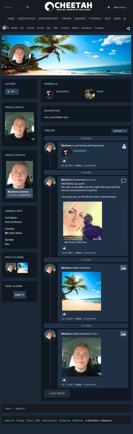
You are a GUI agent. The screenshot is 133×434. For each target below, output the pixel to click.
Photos (40, 27)
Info (22, 27)
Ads (49, 27)
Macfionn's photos (18, 191)
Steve (100, 91)
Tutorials (99, 27)
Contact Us (64, 420)
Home (8, 408)
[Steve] (90, 94)
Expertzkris (62, 91)
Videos (75, 27)
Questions (87, 27)
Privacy (20, 420)
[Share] (128, 28)
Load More (57, 393)
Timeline (65, 27)
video (93, 179)
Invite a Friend (49, 420)
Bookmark (78, 420)
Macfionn (25, 194)
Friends (30, 27)
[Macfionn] (4, 27)
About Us (9, 420)
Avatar (94, 333)
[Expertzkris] (49, 94)
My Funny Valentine (76, 242)
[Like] (64, 161)
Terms (29, 420)
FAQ (37, 420)
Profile (14, 27)
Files (55, 27)
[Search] (27, 7)
